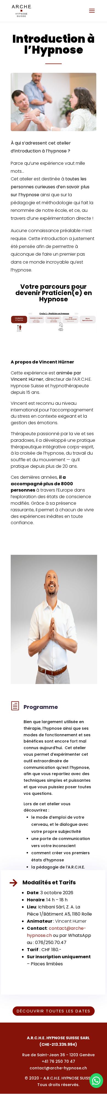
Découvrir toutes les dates (54, 1011)
